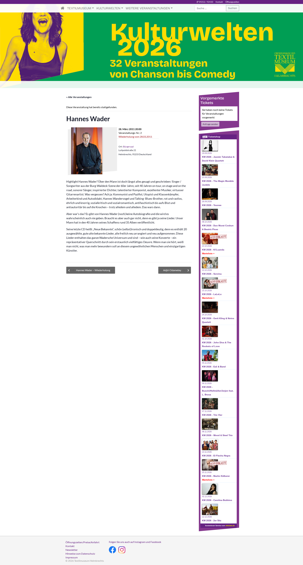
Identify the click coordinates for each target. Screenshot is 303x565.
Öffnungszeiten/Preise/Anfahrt (82, 542)
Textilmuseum (79, 8)
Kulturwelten (108, 8)
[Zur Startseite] (63, 8)
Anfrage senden (210, 124)
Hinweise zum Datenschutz (80, 553)
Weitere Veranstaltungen (148, 8)
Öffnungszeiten (232, 2)
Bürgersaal (128, 146)
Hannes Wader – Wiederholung (93, 270)
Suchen (232, 8)
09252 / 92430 (205, 2)
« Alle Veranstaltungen (79, 96)
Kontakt (219, 2)
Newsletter (71, 549)
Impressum (71, 557)
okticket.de (230, 525)
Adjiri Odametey (172, 270)
